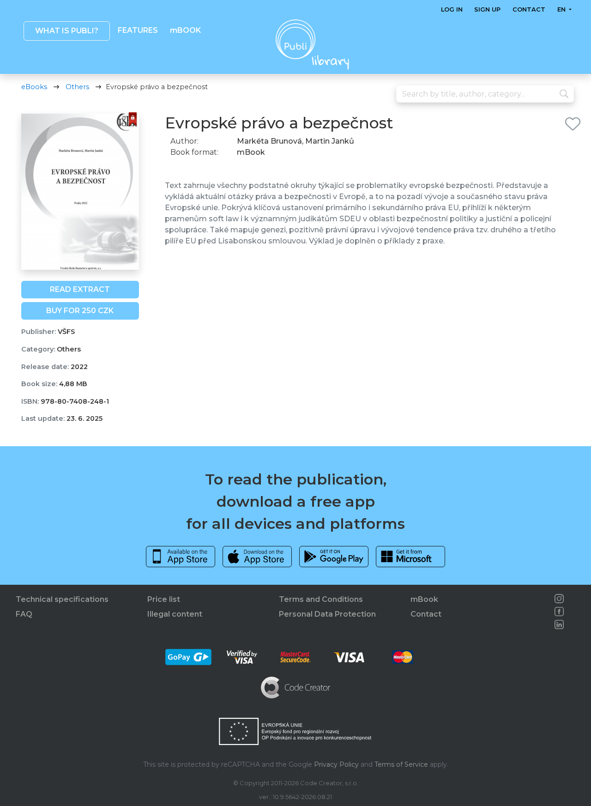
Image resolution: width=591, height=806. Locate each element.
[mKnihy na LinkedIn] (559, 624)
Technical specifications (62, 599)
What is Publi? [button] (66, 30)
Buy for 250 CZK (80, 310)
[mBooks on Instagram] (559, 598)
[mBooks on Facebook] (559, 611)
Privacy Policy (336, 764)
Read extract (80, 289)
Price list (163, 599)
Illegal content (174, 614)
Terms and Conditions (321, 599)
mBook (424, 599)
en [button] (562, 9)
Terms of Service (401, 764)
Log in (452, 9)
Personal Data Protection (327, 614)
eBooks (34, 87)
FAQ (24, 614)
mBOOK (184, 30)
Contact (529, 9)
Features (138, 30)
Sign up (487, 9)
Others (77, 87)
